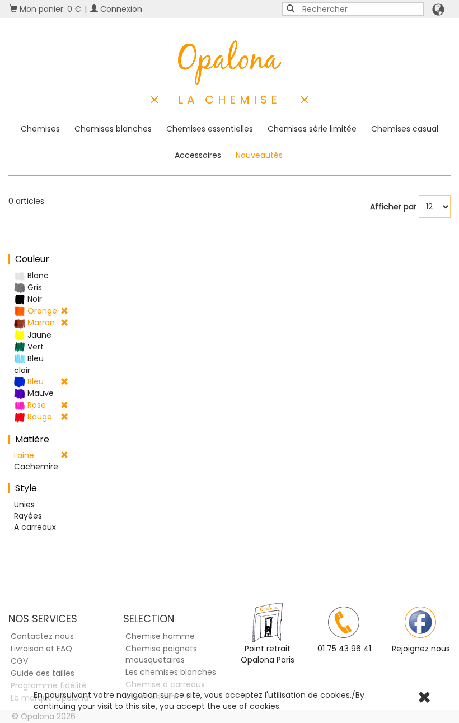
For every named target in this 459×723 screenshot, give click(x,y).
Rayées (28, 515)
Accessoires (198, 155)
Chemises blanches (113, 128)
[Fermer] (424, 699)
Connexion (120, 9)
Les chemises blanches (170, 672)
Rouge (38, 416)
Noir (33, 299)
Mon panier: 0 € (49, 9)
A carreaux (35, 527)
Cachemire (36, 466)
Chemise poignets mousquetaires (161, 654)
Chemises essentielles (209, 128)
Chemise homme (160, 636)
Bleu (34, 381)
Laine (24, 455)
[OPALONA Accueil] (230, 62)
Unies (24, 504)
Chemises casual (404, 128)
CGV (19, 660)
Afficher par (393, 206)
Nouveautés (259, 155)
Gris (33, 287)
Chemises (40, 128)
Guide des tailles (42, 673)
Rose (35, 405)
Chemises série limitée (312, 128)
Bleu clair (29, 364)
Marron (40, 322)
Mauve (39, 393)
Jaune (38, 334)
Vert (34, 346)
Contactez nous (42, 636)
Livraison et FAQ (41, 648)
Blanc (37, 275)
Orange (41, 310)
